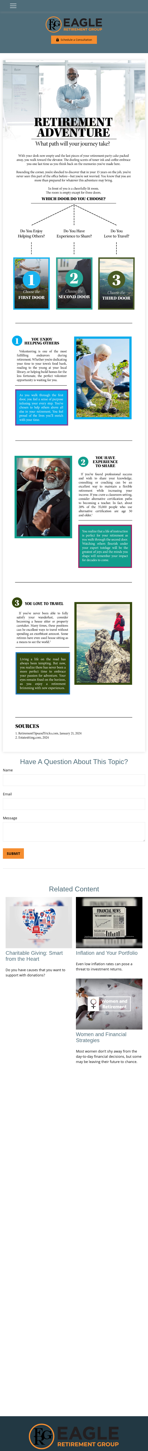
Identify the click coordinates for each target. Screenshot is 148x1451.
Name (8, 770)
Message (10, 818)
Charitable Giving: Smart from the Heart (34, 956)
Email (7, 794)
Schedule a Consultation (76, 40)
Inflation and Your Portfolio (107, 953)
